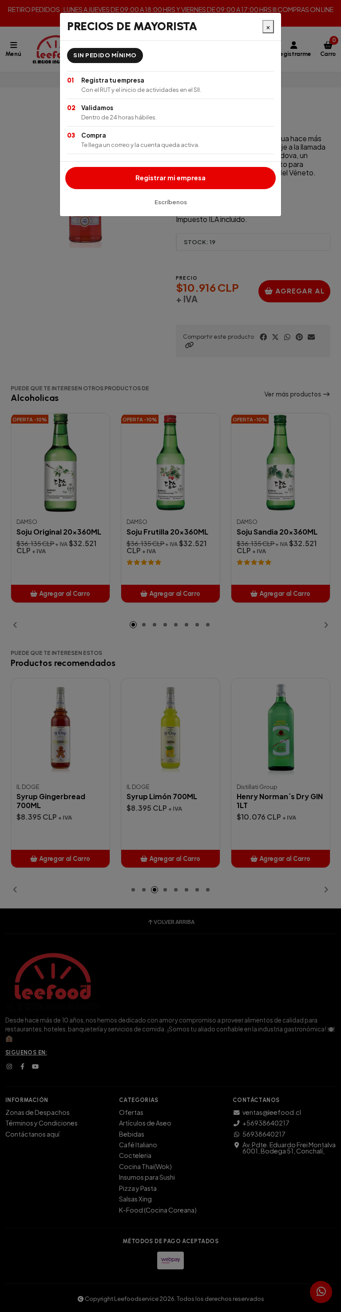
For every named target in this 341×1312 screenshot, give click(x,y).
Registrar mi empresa (170, 178)
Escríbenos (171, 202)
